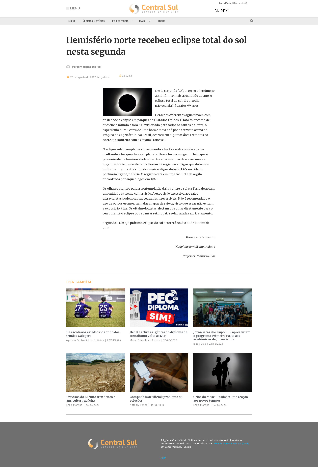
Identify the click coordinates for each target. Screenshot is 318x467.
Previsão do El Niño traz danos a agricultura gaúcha (90, 398)
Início (71, 21)
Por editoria (120, 21)
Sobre (161, 21)
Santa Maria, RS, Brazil (231, 9)
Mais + (143, 21)
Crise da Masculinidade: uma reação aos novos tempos (220, 398)
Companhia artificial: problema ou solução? (156, 398)
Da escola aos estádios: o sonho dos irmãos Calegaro (93, 334)
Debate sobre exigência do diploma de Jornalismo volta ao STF (158, 334)
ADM (163, 457)
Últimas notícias (93, 21)
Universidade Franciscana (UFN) (230, 443)
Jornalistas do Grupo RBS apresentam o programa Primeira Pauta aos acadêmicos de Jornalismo (221, 335)
